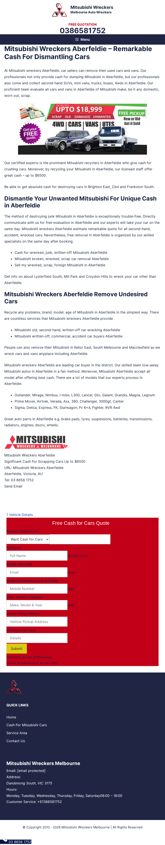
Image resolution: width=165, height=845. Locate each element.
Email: (11, 770)
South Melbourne (107, 347)
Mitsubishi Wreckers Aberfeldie (38, 468)
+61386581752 (49, 802)
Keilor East (82, 347)
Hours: (11, 789)
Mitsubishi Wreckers (91, 7)
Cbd (115, 187)
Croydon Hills (97, 276)
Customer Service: (21, 802)
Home (11, 717)
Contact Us (15, 741)
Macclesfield (139, 347)
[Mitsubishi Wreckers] (59, 9)
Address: (13, 777)
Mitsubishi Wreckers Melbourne (43, 763)
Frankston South (140, 187)
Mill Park (71, 276)
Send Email (13, 486)
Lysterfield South (48, 276)
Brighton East (99, 187)
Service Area (16, 733)
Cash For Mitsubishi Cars (26, 725)
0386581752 (82, 30)
